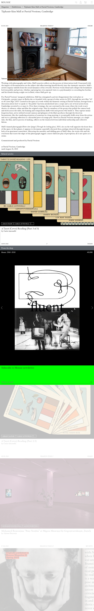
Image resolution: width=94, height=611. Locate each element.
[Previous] (1, 191)
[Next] (92, 191)
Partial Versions (9, 147)
